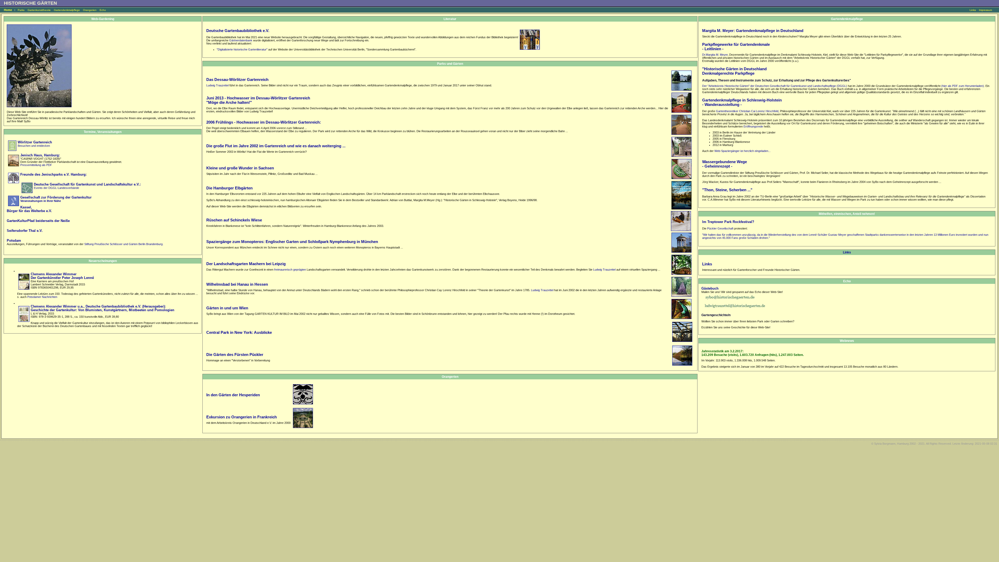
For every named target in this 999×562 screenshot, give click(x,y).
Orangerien (90, 10)
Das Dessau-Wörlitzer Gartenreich (237, 79)
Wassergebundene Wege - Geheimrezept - (724, 163)
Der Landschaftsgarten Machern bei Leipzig (246, 263)
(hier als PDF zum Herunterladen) (962, 85)
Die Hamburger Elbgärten (229, 188)
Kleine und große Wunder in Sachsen (240, 168)
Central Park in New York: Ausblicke (239, 332)
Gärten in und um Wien (227, 308)
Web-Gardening (102, 19)
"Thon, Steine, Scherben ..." (727, 190)
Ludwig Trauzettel (217, 85)
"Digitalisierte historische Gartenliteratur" (242, 49)
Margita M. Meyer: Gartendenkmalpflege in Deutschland (752, 30)
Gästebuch (710, 288)
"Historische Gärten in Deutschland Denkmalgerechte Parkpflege (734, 71)
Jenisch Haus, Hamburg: (40, 155)
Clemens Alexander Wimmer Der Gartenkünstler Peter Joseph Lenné (62, 276)
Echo (103, 10)
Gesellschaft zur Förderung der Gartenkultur (56, 197)
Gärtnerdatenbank (240, 40)
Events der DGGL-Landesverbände (56, 187)
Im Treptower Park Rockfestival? (728, 222)
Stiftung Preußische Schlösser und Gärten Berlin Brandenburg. (123, 244)
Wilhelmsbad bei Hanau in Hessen (237, 284)
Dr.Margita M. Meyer (715, 54)
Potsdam (14, 240)
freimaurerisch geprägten (290, 269)
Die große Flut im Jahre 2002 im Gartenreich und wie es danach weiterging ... (275, 146)
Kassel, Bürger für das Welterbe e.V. (29, 209)
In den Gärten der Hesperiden (233, 395)
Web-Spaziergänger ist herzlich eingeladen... (742, 150)
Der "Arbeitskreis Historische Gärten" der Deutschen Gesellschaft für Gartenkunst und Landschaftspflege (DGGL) (774, 85)
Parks (21, 10)
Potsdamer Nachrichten (42, 296)
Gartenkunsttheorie (39, 10)
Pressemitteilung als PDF (36, 165)
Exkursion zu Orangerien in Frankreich (241, 417)
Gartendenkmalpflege (67, 10)
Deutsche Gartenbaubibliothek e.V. (237, 30)
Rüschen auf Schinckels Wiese (234, 220)
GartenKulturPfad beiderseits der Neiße (38, 221)
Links (973, 10)
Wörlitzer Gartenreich (35, 142)
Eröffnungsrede (753, 126)
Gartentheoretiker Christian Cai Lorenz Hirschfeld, (747, 111)
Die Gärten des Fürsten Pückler (234, 354)
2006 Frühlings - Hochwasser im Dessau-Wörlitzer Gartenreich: (263, 122)
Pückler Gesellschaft (720, 228)
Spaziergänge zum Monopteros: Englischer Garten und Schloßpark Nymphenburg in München (292, 241)
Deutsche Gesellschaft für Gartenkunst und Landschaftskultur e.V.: (87, 184)
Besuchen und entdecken (34, 145)
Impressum (985, 10)
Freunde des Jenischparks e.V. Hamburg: (53, 174)
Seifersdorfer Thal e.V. (25, 231)
